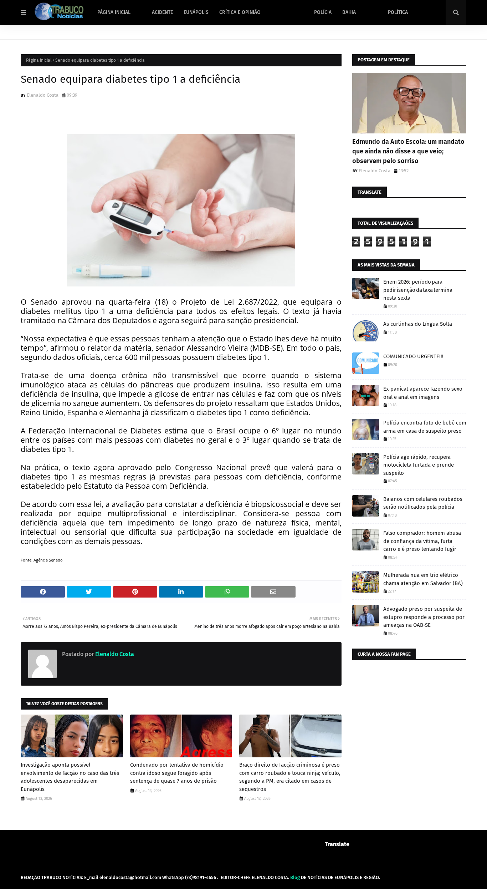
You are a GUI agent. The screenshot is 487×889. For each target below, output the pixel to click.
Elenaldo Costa (42, 95)
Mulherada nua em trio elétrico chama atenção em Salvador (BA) (423, 579)
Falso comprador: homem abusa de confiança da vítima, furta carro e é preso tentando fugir (422, 541)
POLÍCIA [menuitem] (323, 12)
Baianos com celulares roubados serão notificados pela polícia (422, 503)
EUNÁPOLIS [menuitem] (196, 12)
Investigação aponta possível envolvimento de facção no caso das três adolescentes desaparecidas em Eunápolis (70, 777)
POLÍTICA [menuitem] (398, 12)
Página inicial (39, 60)
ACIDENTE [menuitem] (162, 12)
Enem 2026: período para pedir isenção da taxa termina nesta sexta (417, 290)
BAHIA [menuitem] (349, 12)
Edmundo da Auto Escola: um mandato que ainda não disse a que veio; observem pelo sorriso (408, 151)
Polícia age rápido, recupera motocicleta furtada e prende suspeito (418, 465)
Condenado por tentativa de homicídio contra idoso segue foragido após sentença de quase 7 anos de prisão (177, 773)
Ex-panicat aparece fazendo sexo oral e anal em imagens (422, 393)
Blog (295, 877)
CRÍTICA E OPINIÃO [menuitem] (240, 12)
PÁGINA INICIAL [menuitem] (113, 12)
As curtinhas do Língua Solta (417, 324)
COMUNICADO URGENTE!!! (413, 356)
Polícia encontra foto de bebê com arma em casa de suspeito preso (424, 427)
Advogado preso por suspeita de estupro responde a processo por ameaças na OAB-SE (424, 617)
